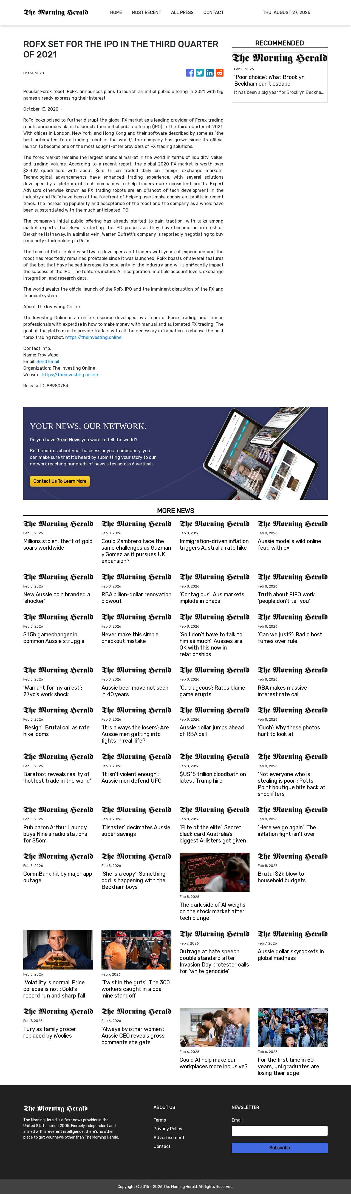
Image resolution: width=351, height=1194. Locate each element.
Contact (162, 1146)
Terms (160, 1120)
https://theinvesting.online (93, 337)
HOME (116, 12)
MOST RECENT (146, 12)
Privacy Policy (168, 1128)
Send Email (47, 361)
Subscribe (280, 1147)
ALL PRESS (182, 12)
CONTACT (213, 12)
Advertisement (169, 1137)
